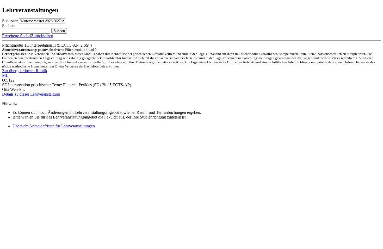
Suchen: (8, 25)
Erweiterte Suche (16, 36)
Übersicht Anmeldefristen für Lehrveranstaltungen (54, 126)
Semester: (10, 20)
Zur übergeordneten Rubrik (24, 71)
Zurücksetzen (42, 36)
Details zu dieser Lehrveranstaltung (31, 94)
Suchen (59, 31)
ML (5, 75)
